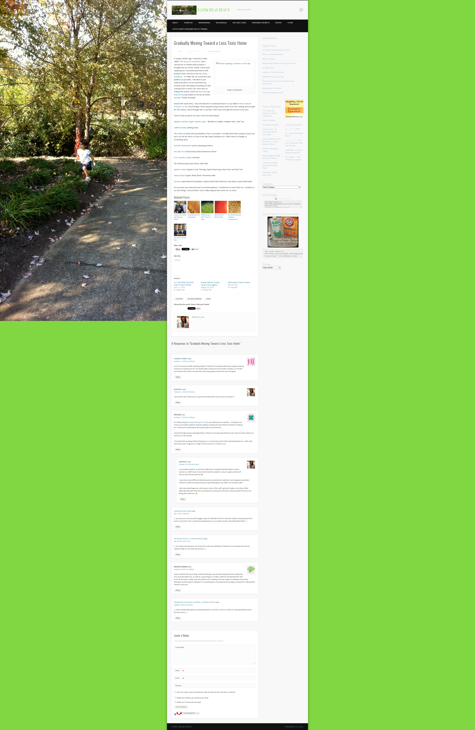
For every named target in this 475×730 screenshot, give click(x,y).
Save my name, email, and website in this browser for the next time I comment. (206, 692)
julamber (178, 389)
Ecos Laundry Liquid (182, 157)
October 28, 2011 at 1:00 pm (184, 569)
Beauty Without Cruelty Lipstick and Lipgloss (210, 283)
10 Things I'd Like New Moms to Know (275, 50)
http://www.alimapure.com (195, 422)
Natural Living (239, 23)
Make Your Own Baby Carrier (273, 54)
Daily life (218, 51)
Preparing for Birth (261, 23)
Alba (176, 163)
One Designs (299, 727)
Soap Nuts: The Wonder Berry (273, 72)
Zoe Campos (290, 157)
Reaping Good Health (270, 125)
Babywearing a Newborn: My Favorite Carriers (278, 63)
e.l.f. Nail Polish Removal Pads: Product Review (183, 283)
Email (179, 678)
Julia (180, 51)
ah (286, 133)
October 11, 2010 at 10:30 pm (184, 361)
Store (290, 23)
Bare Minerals (180, 133)
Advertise (188, 23)
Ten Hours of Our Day (180, 239)
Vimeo (291, 10)
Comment (179, 648)
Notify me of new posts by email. (189, 702)
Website (178, 685)
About (175, 23)
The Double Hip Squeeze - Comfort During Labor (270, 113)
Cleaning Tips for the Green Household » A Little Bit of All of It (194, 602)
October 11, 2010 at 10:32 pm (184, 392)
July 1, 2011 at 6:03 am (181, 514)
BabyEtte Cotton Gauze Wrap (273, 77)
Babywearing (204, 23)
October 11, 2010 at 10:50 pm (184, 417)
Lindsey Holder (180, 358)
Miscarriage (221, 23)
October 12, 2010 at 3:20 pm (189, 464)
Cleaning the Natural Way (182, 511)
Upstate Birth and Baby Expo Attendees (189, 29)
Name (179, 671)
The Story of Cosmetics (190, 61)
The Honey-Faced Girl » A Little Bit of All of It (188, 538)
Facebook (276, 10)
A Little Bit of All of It (214, 10)
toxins (208, 299)
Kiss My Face (179, 151)
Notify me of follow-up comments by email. (193, 698)
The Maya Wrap (268, 68)
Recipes (278, 23)
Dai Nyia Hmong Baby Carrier (272, 92)
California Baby (180, 127)
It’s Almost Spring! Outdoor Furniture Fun (234, 217)
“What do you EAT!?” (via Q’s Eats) (206, 217)
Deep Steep (179, 175)
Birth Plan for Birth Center (219, 216)
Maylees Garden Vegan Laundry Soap (190, 121)
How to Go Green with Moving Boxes (180, 217)
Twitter (281, 10)
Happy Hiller (289, 150)
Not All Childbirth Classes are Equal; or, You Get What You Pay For (272, 141)
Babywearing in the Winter (272, 88)
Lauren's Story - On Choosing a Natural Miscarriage (270, 131)
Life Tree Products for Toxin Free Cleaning (294, 143)
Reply (178, 377)
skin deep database (195, 299)
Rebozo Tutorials (268, 59)
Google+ (296, 10)
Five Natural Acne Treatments (194, 216)
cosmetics (179, 299)
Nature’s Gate (180, 169)
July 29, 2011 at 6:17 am (182, 541)
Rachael (177, 97)
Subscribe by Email (269, 38)
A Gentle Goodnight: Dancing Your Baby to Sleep (270, 165)
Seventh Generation (182, 145)
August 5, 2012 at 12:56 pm (183, 605)
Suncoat (177, 181)
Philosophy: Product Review (239, 282)
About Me (211, 51)
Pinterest (286, 10)
